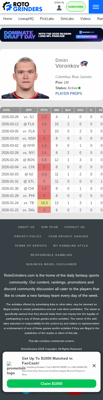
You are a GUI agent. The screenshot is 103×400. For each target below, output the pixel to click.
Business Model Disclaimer (51, 264)
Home (7, 19)
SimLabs (67, 19)
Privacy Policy (28, 236)
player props (68, 94)
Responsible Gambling (51, 254)
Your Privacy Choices (68, 236)
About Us (26, 227)
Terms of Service (31, 245)
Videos (85, 19)
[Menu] (96, 7)
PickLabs (47, 19)
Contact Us (74, 227)
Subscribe (76, 6)
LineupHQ (26, 19)
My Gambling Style (70, 245)
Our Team (49, 227)
